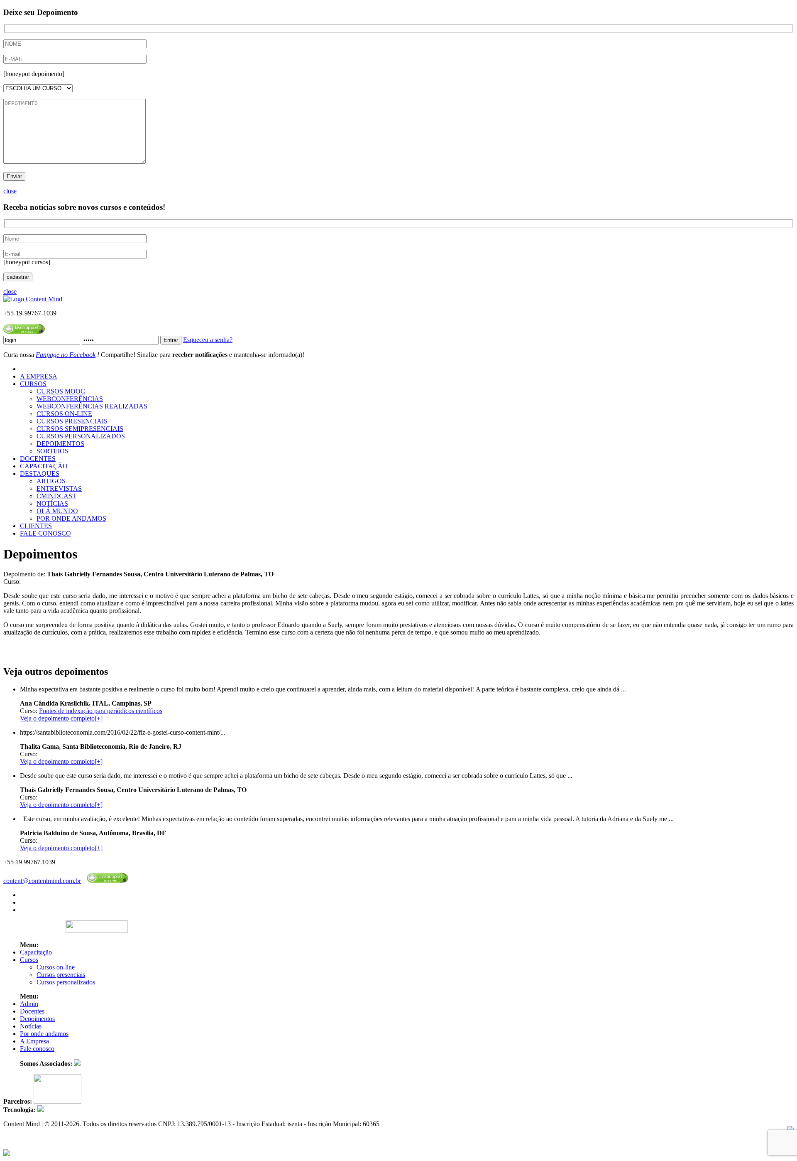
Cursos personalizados (66, 982)
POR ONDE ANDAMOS (71, 518)
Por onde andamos (44, 1033)
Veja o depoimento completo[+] (61, 718)
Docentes (32, 1011)
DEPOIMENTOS (60, 443)
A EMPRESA (38, 376)
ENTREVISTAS (59, 488)
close (10, 190)
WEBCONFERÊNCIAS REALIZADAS (92, 406)
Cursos (29, 959)
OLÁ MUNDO (57, 510)
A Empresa (34, 1041)
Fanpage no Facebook (65, 354)
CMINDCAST (56, 495)
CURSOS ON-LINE (64, 413)
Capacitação (36, 952)
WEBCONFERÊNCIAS (70, 398)
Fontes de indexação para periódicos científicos (100, 710)
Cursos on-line (56, 967)
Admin (29, 1003)
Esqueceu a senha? (207, 339)
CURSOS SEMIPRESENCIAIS (80, 428)
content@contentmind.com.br (42, 880)
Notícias (31, 1026)
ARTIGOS (51, 481)
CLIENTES (36, 525)
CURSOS (33, 383)
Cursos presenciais (61, 974)
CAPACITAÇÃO (44, 466)
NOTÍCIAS (52, 503)
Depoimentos (37, 1018)
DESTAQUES (39, 473)
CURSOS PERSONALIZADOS (81, 436)
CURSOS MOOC (61, 391)
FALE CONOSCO (45, 533)
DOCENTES (38, 458)
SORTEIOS (52, 451)
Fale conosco (37, 1048)
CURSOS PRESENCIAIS (72, 421)
